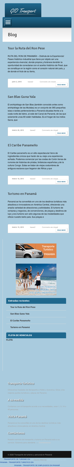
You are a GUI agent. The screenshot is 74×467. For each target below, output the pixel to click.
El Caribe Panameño (23, 145)
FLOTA (9, 339)
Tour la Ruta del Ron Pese (26, 48)
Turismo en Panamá (22, 194)
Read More (61, 85)
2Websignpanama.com (56, 459)
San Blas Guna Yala (21, 97)
